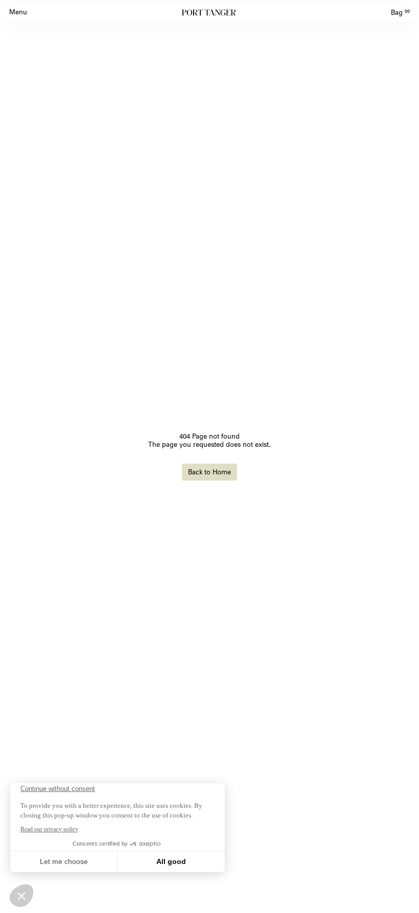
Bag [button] (400, 12)
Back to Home (209, 472)
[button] (18, 12)
